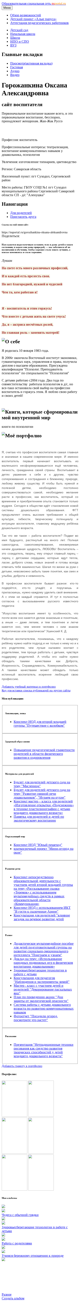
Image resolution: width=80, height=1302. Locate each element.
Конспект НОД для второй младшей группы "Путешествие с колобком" (40, 723)
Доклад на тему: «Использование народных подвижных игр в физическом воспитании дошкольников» (43, 962)
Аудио (14, 71)
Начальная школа (22, 34)
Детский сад (19, 30)
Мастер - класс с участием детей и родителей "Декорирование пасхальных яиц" (43, 989)
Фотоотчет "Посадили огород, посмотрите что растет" (36, 1018)
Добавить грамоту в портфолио (22, 1066)
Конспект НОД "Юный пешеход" (38, 845)
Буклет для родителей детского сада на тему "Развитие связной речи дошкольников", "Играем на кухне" (42, 793)
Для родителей (21, 213)
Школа (15, 37)
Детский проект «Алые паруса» (33, 19)
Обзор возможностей (25, 15)
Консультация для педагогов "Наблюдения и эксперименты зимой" (42, 980)
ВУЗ (13, 45)
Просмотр (31, 63)
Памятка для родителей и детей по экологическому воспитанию (39, 818)
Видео (14, 75)
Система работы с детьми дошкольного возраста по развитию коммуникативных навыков (44, 1008)
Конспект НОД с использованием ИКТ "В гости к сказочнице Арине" (42, 909)
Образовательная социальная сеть (34, 3)
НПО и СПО (19, 41)
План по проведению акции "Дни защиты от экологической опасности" (41, 999)
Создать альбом (13, 1298)
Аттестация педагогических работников (39, 23)
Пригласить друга (23, 216)
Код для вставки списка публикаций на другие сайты (36, 690)
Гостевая (16, 67)
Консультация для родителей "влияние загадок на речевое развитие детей (42, 917)
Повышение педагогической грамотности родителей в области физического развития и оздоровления (44, 753)
